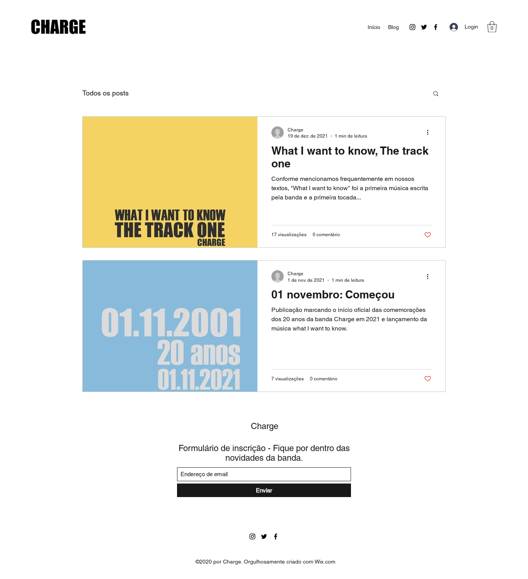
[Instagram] (412, 27)
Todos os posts (105, 93)
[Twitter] (424, 27)
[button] (492, 26)
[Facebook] (435, 27)
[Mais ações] (430, 132)
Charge (264, 426)
